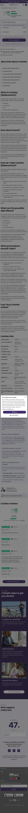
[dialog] (14, 406)
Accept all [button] (14, 412)
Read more (18, 407)
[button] (14, 409)
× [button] (25, 396)
